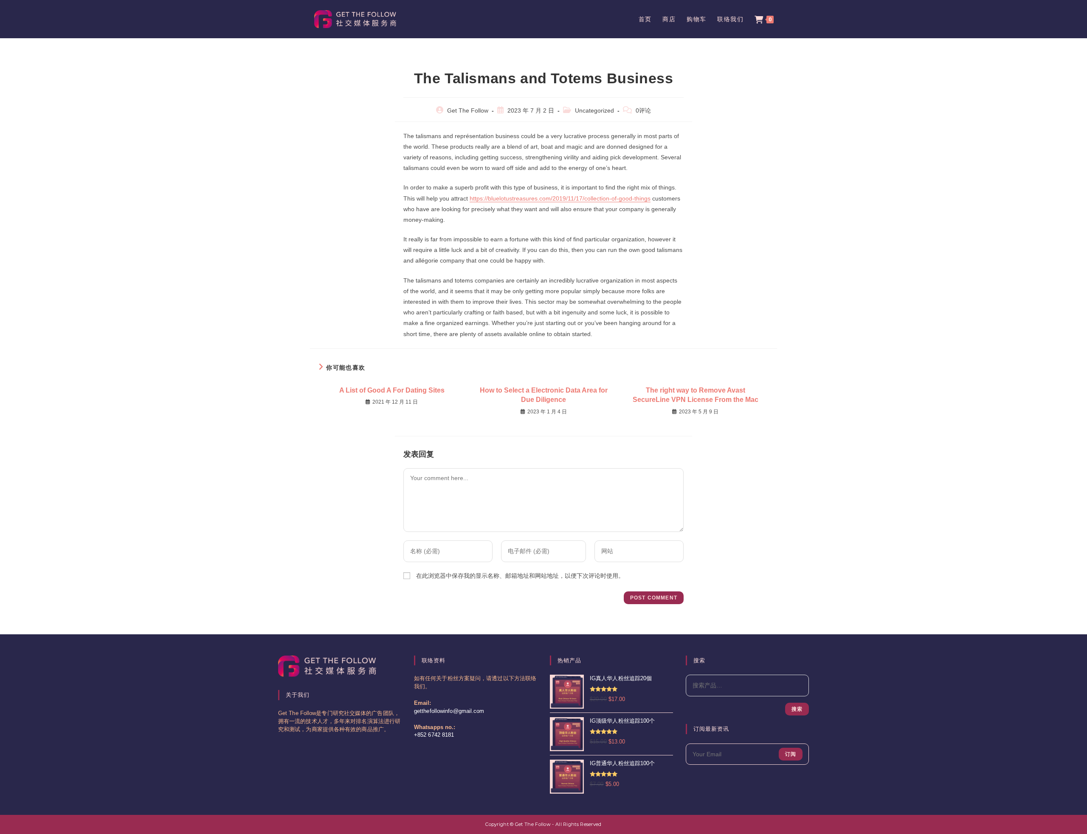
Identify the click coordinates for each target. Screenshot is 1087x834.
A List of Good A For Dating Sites (392, 390)
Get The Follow (467, 110)
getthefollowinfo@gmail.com (449, 711)
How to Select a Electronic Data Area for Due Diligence (544, 395)
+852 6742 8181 (434, 735)
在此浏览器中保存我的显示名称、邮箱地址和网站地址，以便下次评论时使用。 (520, 575)
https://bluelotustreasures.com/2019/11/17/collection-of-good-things (560, 198)
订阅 (790, 754)
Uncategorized (594, 110)
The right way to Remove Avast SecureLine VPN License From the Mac (695, 395)
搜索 (797, 709)
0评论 (643, 110)
